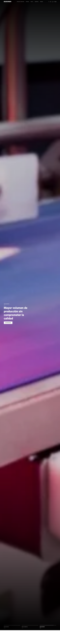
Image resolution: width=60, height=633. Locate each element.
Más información (8, 319)
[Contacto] (50, 1)
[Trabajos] (54, 1)
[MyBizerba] (52, 1)
